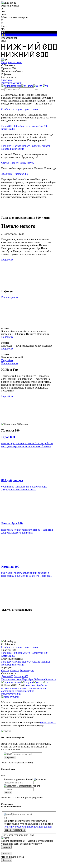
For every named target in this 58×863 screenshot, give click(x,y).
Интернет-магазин (11, 679)
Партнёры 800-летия (33, 679)
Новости (14, 162)
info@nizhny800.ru (11, 693)
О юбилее (6, 109)
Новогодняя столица (12, 148)
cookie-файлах (48, 722)
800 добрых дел (21, 126)
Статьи (5, 162)
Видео (34, 109)
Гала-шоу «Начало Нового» (16, 145)
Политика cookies (24, 691)
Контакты (50, 679)
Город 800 (6, 126)
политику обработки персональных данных (28, 826)
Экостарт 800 (21, 173)
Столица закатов (41, 145)
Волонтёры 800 (39, 126)
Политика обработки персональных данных (24, 686)
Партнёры (6, 80)
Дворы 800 (7, 173)
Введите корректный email (18, 779)
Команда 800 (8, 129)
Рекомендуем (27, 162)
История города (21, 109)
